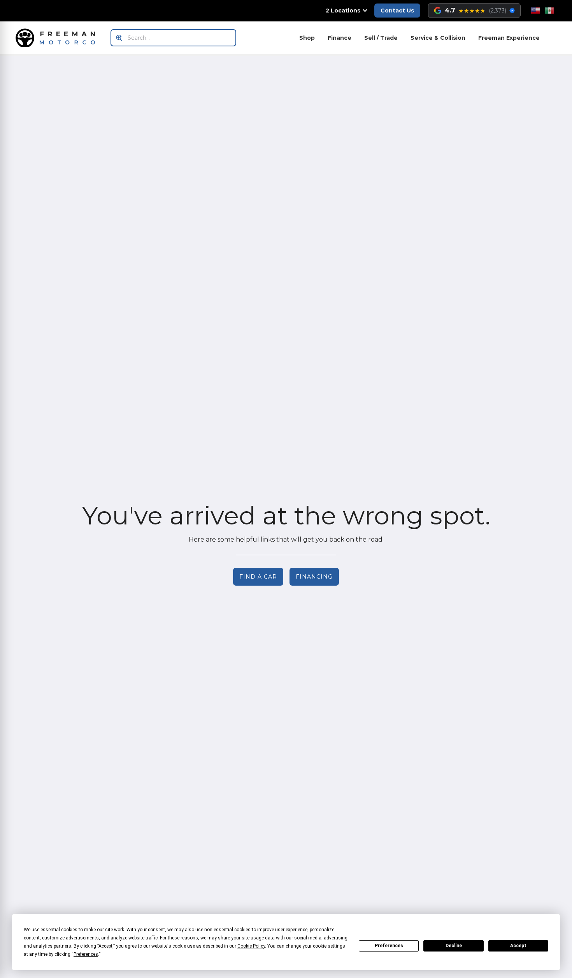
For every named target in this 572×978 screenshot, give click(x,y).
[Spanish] (549, 10)
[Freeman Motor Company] (58, 37)
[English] (535, 10)
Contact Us (397, 10)
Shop (307, 37)
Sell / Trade (381, 37)
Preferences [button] (86, 954)
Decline (454, 945)
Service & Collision (438, 37)
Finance (339, 37)
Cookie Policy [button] (251, 946)
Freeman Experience (509, 37)
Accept (518, 945)
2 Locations (343, 10)
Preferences (389, 945)
